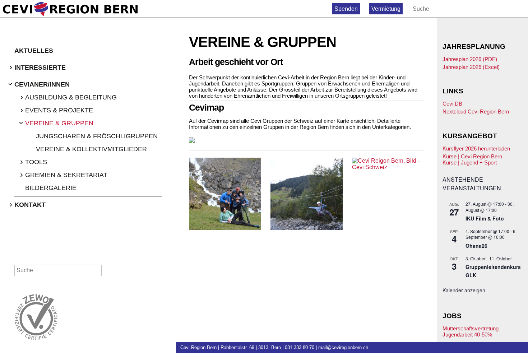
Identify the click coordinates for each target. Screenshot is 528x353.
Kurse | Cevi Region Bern (472, 156)
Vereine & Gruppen (59, 123)
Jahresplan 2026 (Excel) (471, 67)
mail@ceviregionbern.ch (343, 347)
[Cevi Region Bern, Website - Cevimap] (306, 140)
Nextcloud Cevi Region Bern (476, 111)
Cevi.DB (452, 104)
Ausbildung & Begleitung (71, 97)
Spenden (346, 9)
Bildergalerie (51, 187)
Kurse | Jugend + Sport (470, 162)
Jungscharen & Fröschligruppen (97, 136)
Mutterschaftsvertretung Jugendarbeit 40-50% (471, 331)
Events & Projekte (59, 110)
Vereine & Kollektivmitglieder (91, 149)
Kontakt (30, 204)
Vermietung (385, 9)
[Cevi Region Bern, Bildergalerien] (225, 194)
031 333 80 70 (299, 347)
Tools (36, 162)
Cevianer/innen (42, 84)
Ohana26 (476, 245)
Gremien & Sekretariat (66, 174)
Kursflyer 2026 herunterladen (476, 148)
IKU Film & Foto (485, 218)
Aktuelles (33, 50)
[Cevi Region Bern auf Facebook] (505, 9)
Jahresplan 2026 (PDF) (470, 59)
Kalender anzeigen (464, 290)
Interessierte (40, 67)
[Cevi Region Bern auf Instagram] (520, 9)
